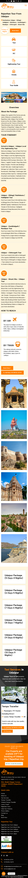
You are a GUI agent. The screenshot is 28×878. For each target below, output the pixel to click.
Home (3, 793)
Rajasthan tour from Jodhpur (9, 829)
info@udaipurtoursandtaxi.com (13, 866)
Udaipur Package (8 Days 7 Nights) (14, 621)
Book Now (4, 817)
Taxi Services (5, 798)
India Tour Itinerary (6, 809)
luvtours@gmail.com (10, 868)
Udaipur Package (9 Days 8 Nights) (14, 636)
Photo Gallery (5, 811)
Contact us (4, 813)
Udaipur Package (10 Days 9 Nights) (13, 652)
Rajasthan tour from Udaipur (9, 825)
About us (3, 795)
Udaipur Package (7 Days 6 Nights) (14, 606)
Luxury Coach (5, 804)
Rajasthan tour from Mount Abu (10, 827)
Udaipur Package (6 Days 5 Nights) (14, 591)
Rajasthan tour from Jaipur (9, 833)
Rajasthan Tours (5, 806)
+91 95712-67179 (8, 859)
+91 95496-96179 (9, 862)
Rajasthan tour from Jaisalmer (10, 831)
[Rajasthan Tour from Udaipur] (14, 97)
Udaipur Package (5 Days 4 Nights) (14, 576)
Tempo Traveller (6, 800)
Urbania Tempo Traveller (8, 802)
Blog (2, 815)
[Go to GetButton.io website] (3, 876)
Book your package (13, 764)
